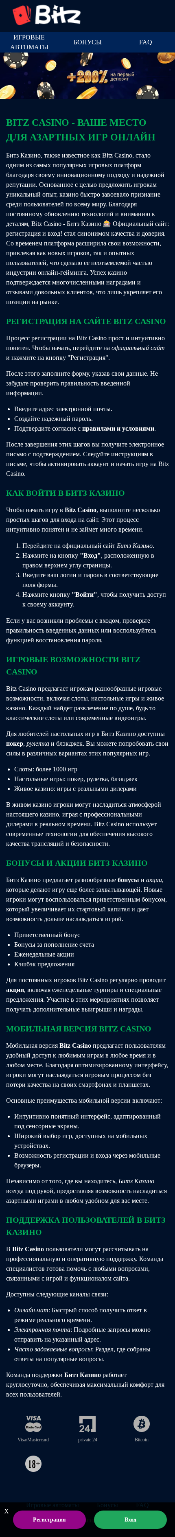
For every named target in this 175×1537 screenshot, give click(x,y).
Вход (130, 1520)
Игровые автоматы (29, 42)
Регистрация (49, 1520)
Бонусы (88, 42)
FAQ (145, 42)
